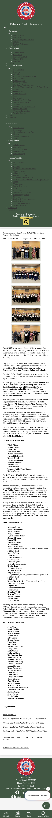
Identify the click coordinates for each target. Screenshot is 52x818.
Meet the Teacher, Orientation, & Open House (30, 87)
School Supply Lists (21, 102)
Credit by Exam (19, 78)
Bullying (16, 72)
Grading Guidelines (20, 83)
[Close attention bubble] (48, 789)
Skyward (16, 104)
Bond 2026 (17, 37)
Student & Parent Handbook (24, 107)
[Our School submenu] (9, 33)
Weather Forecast (19, 113)
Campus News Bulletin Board (24, 76)
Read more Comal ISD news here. (16, 748)
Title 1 (15, 46)
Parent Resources (19, 94)
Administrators (19, 53)
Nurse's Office (18, 59)
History (16, 42)
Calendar (16, 74)
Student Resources (20, 109)
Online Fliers (18, 91)
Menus (16, 89)
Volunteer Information (21, 111)
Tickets (29, 816)
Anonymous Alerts (43, 816)
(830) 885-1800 (29, 783)
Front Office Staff (20, 57)
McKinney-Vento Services (23, 85)
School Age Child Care (22, 100)
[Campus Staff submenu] (9, 143)
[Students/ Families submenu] (9, 68)
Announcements (9, 233)
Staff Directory (19, 61)
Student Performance (21, 44)
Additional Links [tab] (26, 218)
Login (18, 796)
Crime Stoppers (19, 81)
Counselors (17, 55)
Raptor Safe (17, 98)
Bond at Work (18, 35)
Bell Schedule (18, 70)
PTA (15, 96)
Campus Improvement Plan (23, 40)
